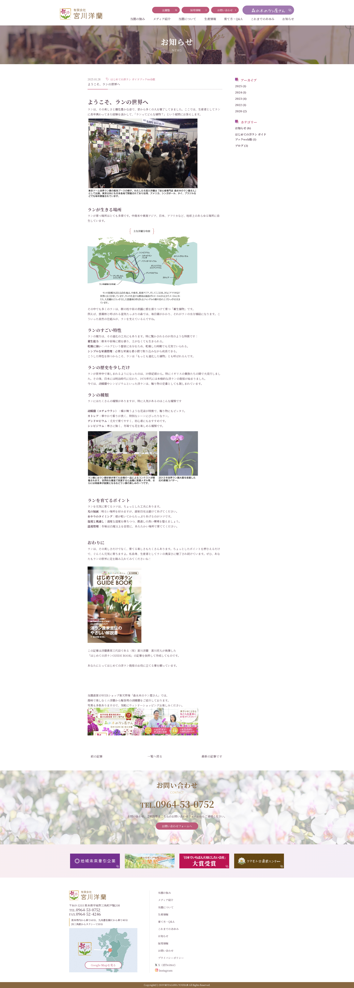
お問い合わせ (225, 10)
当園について (187, 19)
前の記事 (97, 756)
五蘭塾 (166, 10)
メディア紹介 (162, 19)
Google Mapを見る (103, 965)
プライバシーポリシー (171, 958)
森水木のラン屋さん (145, 695)
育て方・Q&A (233, 19)
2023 (241, 98)
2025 (240, 86)
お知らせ (288, 19)
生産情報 (210, 19)
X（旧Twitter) (166, 965)
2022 (240, 105)
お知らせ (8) (243, 128)
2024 (240, 92)
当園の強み (137, 19)
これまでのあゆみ (262, 19)
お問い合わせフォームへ (177, 826)
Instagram (166, 970)
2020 (241, 111)
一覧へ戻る (155, 756)
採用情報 (195, 10)
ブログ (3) (241, 145)
